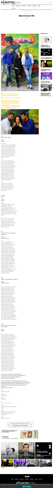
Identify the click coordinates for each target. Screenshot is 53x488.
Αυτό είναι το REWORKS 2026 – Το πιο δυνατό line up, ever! (46, 58)
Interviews (24, 10)
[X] (28, 476)
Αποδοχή (24, 486)
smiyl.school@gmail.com (7, 402)
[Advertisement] (26, 26)
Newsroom (42, 56)
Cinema (20, 453)
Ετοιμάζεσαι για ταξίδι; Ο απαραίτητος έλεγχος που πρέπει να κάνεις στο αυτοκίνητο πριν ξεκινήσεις (46, 94)
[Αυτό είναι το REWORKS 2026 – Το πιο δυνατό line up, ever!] (46, 52)
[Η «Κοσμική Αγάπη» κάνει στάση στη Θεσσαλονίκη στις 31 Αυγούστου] (46, 63)
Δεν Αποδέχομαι (28, 486)
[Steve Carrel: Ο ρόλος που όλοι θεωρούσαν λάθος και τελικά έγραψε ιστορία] (26, 450)
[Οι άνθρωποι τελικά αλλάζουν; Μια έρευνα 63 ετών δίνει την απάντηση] (46, 39)
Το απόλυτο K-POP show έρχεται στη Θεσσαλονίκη (46, 82)
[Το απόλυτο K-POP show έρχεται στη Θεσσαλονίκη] (46, 76)
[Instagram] (27, 476)
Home (22, 10)
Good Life (42, 44)
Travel (28, 466)
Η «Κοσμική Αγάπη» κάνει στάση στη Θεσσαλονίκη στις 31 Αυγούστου (46, 70)
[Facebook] (25, 476)
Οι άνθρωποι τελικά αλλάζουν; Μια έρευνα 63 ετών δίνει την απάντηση (45, 46)
